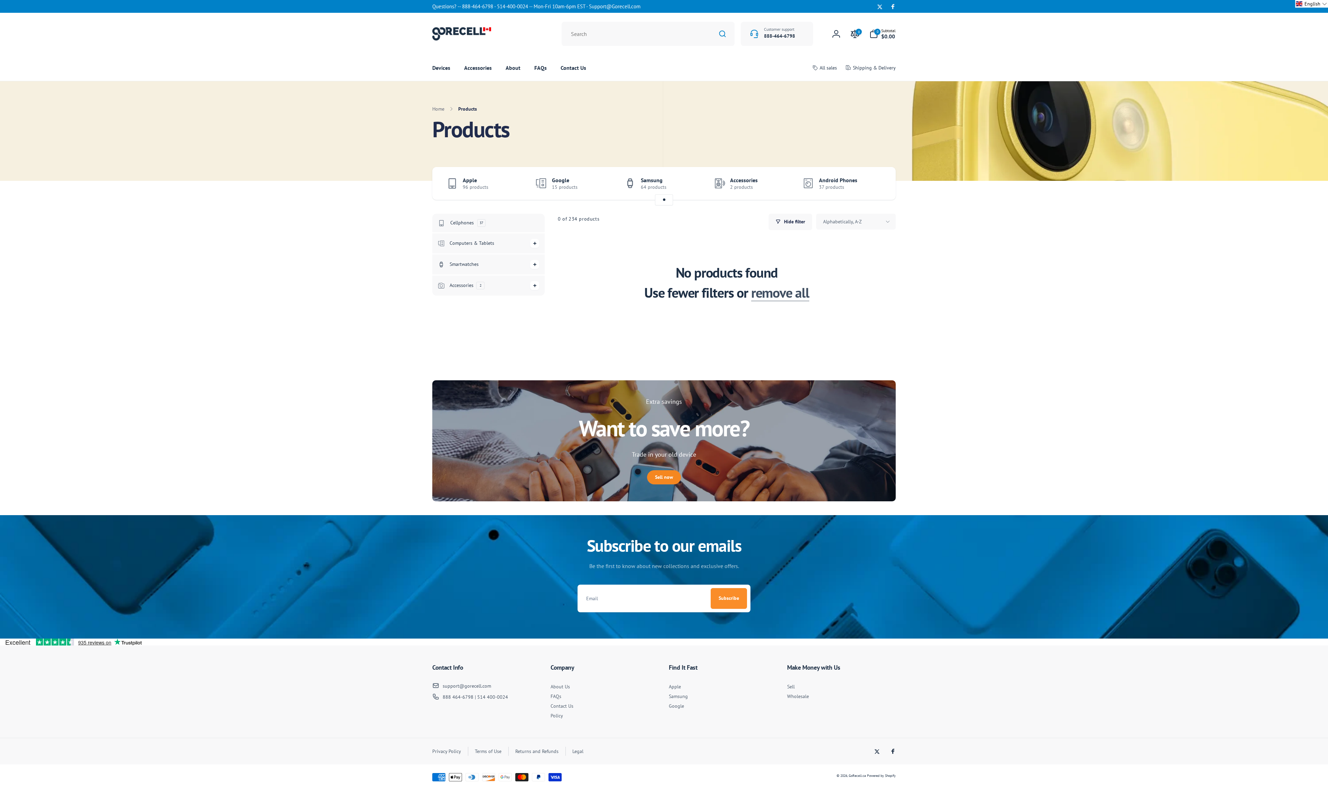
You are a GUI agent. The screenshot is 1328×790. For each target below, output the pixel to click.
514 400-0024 (492, 697)
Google (560, 180)
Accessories (744, 180)
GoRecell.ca (857, 775)
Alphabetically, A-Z (842, 222)
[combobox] (648, 34)
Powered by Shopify (881, 775)
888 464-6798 (458, 697)
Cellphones (466, 223)
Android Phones (838, 180)
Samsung (652, 180)
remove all (780, 292)
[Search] (722, 34)
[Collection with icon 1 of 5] (664, 200)
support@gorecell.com (467, 686)
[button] (882, 34)
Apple (470, 180)
